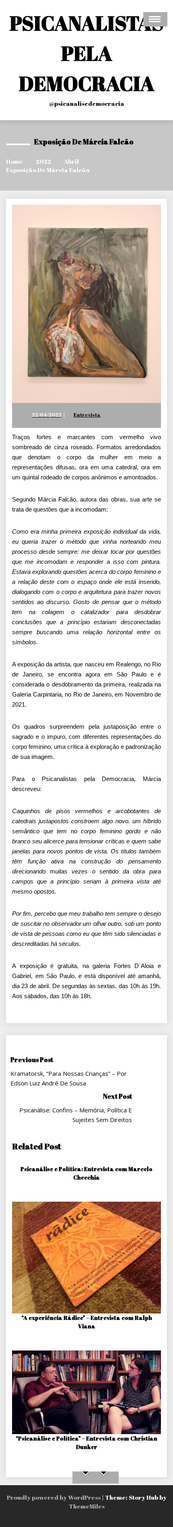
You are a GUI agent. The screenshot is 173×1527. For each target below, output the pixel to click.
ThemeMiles (87, 1506)
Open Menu (155, 19)
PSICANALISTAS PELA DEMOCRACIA (87, 53)
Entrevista (87, 414)
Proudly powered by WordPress (54, 1497)
